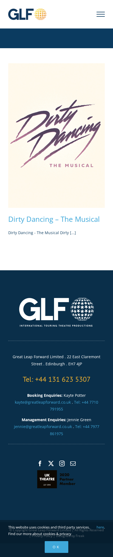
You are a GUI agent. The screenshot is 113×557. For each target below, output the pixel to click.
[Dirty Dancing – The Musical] (56, 135)
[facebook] (40, 463)
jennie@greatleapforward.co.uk (43, 426)
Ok (56, 546)
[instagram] (62, 463)
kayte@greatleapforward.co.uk (43, 402)
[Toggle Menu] (101, 14)
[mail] (73, 463)
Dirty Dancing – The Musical (54, 219)
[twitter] (51, 463)
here (100, 527)
